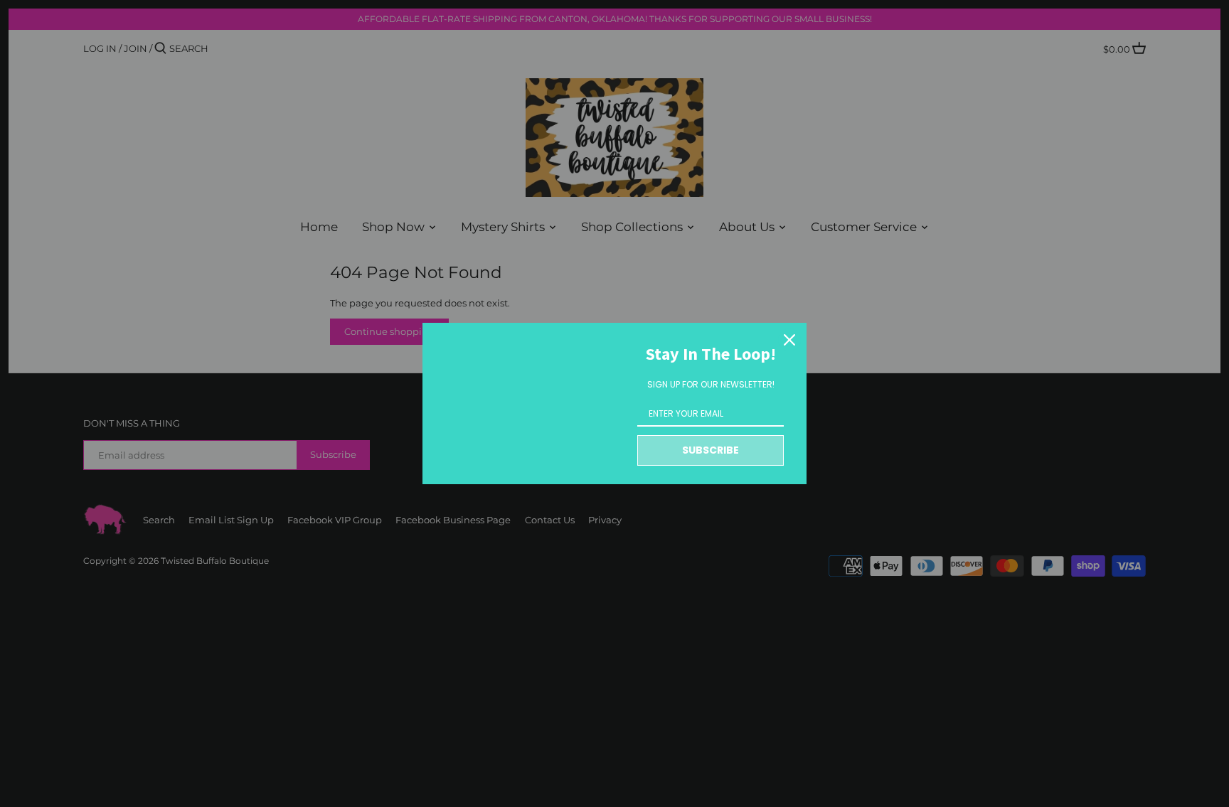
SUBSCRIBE (710, 450)
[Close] (789, 340)
